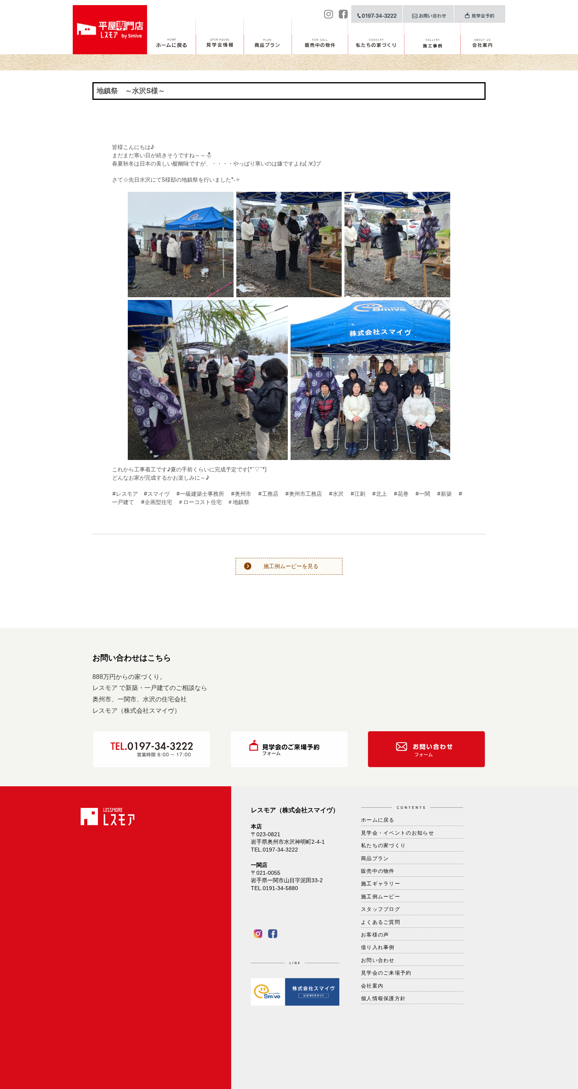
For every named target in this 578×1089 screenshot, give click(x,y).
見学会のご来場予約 (386, 973)
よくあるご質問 (380, 922)
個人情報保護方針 (383, 998)
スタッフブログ (380, 909)
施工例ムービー (380, 897)
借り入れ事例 (378, 947)
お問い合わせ (378, 960)
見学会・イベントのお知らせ (397, 833)
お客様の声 (375, 935)
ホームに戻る (378, 820)
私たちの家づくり (383, 845)
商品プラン (375, 858)
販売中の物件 (378, 871)
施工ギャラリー (380, 884)
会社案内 (372, 986)
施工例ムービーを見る (290, 566)
